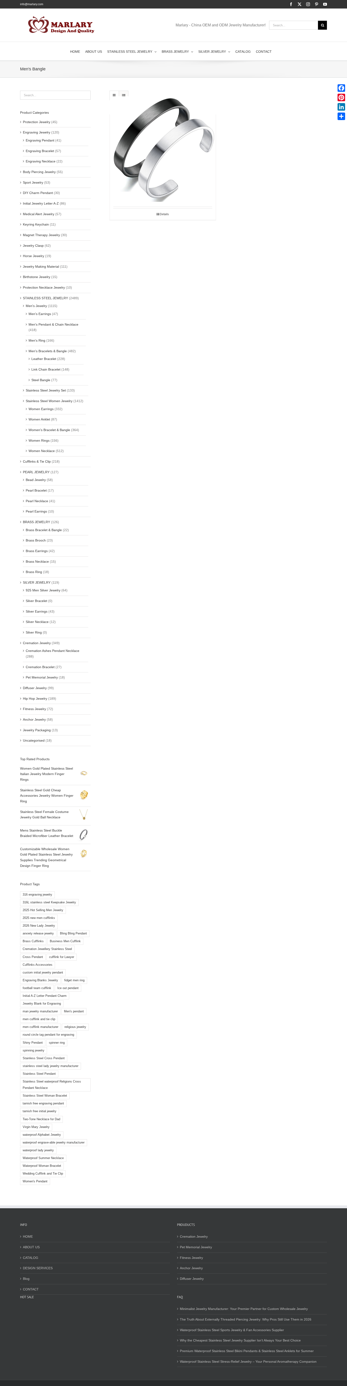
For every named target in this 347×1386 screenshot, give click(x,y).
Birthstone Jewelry (36, 277)
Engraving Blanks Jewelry (40, 980)
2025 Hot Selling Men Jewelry (43, 910)
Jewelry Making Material (41, 266)
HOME (28, 1236)
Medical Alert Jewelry (38, 214)
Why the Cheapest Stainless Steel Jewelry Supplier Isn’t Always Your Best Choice (240, 1340)
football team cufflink (37, 988)
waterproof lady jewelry (38, 1150)
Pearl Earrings (36, 511)
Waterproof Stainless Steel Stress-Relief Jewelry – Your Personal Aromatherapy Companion (248, 1361)
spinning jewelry (33, 1050)
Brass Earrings (37, 551)
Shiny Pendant (33, 1042)
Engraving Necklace (40, 161)
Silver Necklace (37, 622)
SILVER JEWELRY (37, 582)
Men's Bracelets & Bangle (48, 351)
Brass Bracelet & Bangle (44, 530)
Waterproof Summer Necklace (43, 1158)
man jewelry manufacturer (40, 1011)
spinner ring (57, 1042)
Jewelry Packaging (37, 730)
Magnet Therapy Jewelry (41, 235)
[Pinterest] (341, 97)
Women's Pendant (35, 1181)
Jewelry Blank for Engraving (42, 1003)
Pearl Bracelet (36, 490)
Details (164, 214)
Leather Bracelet (43, 359)
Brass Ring (34, 572)
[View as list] (123, 95)
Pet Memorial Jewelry (42, 677)
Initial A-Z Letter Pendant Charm (45, 996)
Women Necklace (42, 451)
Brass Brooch (36, 540)
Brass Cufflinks (33, 941)
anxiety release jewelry (38, 933)
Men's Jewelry (36, 306)
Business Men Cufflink (65, 941)
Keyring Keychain (36, 224)
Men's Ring (37, 340)
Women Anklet (39, 419)
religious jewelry (75, 1027)
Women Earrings (41, 409)
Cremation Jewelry (37, 643)
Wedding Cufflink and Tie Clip (43, 1173)
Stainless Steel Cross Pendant (44, 1058)
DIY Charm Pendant (38, 193)
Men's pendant (74, 1011)
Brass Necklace (37, 561)
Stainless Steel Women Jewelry (49, 401)
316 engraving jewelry (37, 894)
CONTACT (31, 1289)
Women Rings (39, 440)
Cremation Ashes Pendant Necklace (52, 651)
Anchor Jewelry (34, 719)
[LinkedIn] (341, 107)
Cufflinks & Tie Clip (37, 461)
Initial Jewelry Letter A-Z (41, 203)
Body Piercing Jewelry (39, 172)
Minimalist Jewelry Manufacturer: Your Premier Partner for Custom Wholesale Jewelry (244, 1309)
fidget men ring (74, 980)
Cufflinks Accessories (37, 964)
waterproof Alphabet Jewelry (42, 1134)
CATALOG (30, 1258)
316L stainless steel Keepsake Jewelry (49, 902)
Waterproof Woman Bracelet (42, 1166)
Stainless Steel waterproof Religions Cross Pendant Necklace (52, 1085)
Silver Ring (34, 632)
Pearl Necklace (37, 501)
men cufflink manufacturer (40, 1027)
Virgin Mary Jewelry (36, 1127)
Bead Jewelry (36, 480)
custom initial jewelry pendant (43, 972)
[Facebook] (341, 88)
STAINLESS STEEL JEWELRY (45, 298)
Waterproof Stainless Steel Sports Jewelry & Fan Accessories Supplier (232, 1330)
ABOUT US (31, 1247)
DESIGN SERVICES (38, 1268)
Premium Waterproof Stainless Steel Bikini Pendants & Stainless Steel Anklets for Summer (247, 1351)
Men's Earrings (40, 314)
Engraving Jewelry (36, 132)
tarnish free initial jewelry (39, 1111)
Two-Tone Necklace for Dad (41, 1119)
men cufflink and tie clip (39, 1019)
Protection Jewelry (36, 122)
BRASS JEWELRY (36, 522)
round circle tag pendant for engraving (48, 1034)
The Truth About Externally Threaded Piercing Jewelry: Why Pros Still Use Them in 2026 (245, 1319)
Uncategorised (34, 740)
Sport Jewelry (33, 182)
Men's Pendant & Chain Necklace (53, 324)
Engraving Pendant (40, 140)
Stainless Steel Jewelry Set (46, 390)
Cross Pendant (33, 957)
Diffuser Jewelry (35, 688)
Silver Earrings (36, 611)
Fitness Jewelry (34, 709)
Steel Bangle (40, 380)
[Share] (341, 116)
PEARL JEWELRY (36, 472)
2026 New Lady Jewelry (39, 925)
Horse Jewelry (33, 256)
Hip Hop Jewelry (35, 698)
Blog (26, 1279)
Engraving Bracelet (40, 151)
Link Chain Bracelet (45, 369)
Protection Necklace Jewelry (44, 287)
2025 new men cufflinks (39, 918)
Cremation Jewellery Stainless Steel (47, 949)
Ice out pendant (68, 988)
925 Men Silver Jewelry (43, 590)
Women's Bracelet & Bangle (49, 430)
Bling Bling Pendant (73, 933)
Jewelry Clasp (33, 245)
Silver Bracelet (36, 601)
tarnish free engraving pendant (43, 1103)
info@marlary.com (31, 4)
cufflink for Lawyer (61, 957)
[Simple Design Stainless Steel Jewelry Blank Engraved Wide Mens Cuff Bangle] (163, 149)
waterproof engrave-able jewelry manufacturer (54, 1142)
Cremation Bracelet (40, 667)
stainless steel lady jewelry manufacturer (50, 1066)
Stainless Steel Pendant (39, 1073)
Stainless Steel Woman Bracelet (45, 1095)
